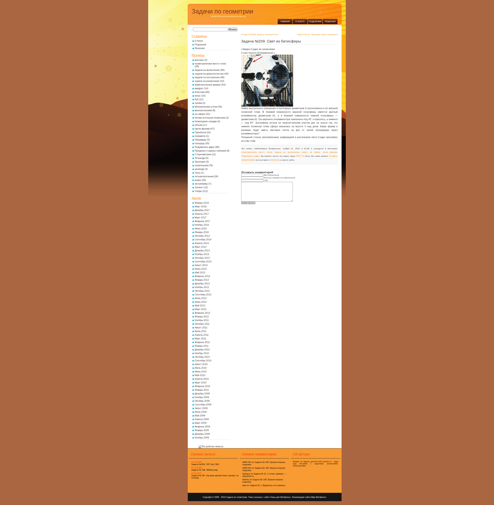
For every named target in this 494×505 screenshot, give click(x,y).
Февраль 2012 (202, 313)
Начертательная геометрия (210, 117)
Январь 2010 (202, 390)
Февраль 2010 (202, 386)
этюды (198, 191)
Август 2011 (201, 327)
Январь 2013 (202, 280)
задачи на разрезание (207, 81)
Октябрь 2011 (202, 324)
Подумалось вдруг (250, 156)
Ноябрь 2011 (202, 320)
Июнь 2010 (201, 371)
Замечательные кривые (208, 84)
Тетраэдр (200, 158)
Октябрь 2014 (202, 236)
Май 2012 (200, 305)
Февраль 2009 (202, 426)
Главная (285, 21)
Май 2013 (200, 272)
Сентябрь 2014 (203, 239)
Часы (197, 172)
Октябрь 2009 (202, 401)
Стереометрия (203, 154)
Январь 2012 (202, 316)
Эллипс (199, 187)
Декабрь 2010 (202, 349)
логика (198, 103)
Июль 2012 (201, 298)
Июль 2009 (201, 412)
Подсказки (315, 21)
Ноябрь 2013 (202, 254)
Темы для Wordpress (280, 497)
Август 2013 (201, 265)
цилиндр (199, 169)
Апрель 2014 (202, 243)
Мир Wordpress (318, 497)
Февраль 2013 (202, 276)
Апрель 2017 (202, 214)
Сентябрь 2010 (203, 360)
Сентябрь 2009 (203, 404)
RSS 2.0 (300, 156)
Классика (200, 92)
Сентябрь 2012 (203, 294)
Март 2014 (200, 247)
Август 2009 (201, 408)
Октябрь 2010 (202, 357)
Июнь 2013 (201, 269)
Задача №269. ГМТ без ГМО (205, 464)
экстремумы (201, 183)
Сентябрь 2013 (203, 261)
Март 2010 (200, 382)
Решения (330, 21)
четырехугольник (204, 176)
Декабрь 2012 (202, 283)
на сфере (315, 152)
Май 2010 (200, 375)
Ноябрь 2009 (202, 397)
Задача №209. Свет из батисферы (271, 41)
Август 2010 (201, 364)
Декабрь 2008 (202, 434)
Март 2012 (200, 309)
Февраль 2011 (202, 342)
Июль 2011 (200, 331)
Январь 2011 (202, 346)
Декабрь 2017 (202, 210)
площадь (200, 143)
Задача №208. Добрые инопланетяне (260, 34)
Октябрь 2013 (202, 258)
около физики (330, 152)
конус (304, 152)
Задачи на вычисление (286, 152)
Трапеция (200, 161)
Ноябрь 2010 (202, 353)
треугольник (201, 165)
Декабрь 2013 (202, 250)
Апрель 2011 (202, 335)
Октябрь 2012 (202, 291)
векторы (199, 60)
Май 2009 (200, 415)
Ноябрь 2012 (202, 287)
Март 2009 (200, 423)
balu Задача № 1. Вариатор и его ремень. (264, 485)
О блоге (300, 21)
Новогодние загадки (206, 121)
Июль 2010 (201, 368)
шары (198, 180)
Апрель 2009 (202, 419)
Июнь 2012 (201, 302)
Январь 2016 (202, 232)
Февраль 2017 (202, 221)
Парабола (200, 132)
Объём (198, 125)
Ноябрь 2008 (202, 437)
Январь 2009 (202, 430)
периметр (200, 136)
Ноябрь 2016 (202, 225)
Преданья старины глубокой (210, 150)
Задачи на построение (207, 77)
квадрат (199, 88)
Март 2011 (200, 338)
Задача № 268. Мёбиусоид (204, 470)
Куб (197, 99)
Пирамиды (200, 139)
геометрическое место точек (256, 152)
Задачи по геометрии (222, 11)
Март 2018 (200, 206)
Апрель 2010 (202, 379)
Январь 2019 (202, 203)
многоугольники (203, 110)
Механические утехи (206, 106)
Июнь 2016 (201, 228)
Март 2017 (200, 217)
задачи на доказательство (209, 73)
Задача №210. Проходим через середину (316, 34)
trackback (274, 160)
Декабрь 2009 (202, 393)
